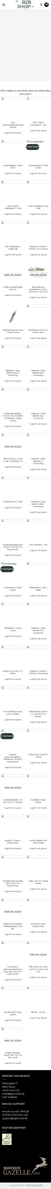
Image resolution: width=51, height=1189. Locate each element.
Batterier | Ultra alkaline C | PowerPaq (38, 461)
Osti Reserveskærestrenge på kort (13, 124)
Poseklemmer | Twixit (13, 502)
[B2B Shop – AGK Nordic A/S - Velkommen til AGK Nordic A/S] (25, 4)
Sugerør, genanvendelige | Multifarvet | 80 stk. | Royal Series (12, 758)
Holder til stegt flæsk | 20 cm (12, 288)
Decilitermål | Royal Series (13, 1013)
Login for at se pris (12, 133)
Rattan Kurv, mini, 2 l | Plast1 (13, 672)
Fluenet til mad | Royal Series (38, 925)
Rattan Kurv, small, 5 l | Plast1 (38, 755)
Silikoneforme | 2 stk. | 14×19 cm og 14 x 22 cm (38, 969)
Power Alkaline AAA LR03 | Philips (13, 712)
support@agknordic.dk (14, 1118)
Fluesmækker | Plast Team (12, 166)
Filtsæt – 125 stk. (38, 1012)
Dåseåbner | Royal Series (12, 629)
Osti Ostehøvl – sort (38, 545)
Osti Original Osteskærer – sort (38, 123)
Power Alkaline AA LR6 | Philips (38, 841)
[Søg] (41, 4)
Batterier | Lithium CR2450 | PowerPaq (38, 247)
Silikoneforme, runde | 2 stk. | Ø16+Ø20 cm (13, 460)
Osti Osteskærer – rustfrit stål (12, 247)
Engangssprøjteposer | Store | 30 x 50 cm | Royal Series (13, 547)
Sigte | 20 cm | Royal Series (38, 882)
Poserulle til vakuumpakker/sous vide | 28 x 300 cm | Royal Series (13, 970)
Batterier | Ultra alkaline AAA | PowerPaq (13, 372)
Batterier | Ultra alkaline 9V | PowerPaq (38, 630)
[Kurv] (46, 5)
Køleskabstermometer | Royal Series (13, 331)
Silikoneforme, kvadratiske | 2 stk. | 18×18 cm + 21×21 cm (38, 289)
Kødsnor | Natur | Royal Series (13, 841)
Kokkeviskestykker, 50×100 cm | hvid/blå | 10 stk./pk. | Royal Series (12, 417)
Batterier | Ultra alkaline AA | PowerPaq (38, 372)
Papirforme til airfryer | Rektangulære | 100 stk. (13, 926)
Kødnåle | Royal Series (38, 801)
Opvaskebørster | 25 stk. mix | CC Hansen (12, 801)
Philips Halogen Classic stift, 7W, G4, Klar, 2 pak (13, 1055)
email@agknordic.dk (13, 1094)
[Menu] (3, 4)
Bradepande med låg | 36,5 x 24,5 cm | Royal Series (13, 883)
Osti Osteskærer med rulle (38, 207)
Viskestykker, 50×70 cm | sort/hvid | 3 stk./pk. (38, 713)
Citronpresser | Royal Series (38, 166)
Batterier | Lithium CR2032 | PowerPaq (38, 672)
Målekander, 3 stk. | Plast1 (38, 588)
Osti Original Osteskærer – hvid (12, 207)
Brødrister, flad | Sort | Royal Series (38, 331)
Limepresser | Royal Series (13, 588)
